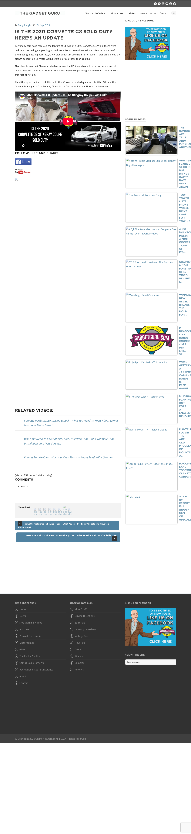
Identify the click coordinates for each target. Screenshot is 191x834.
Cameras (79, 662)
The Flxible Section (29, 656)
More (142, 13)
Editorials (80, 622)
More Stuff (81, 609)
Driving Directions (85, 615)
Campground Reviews (31, 662)
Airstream (24, 629)
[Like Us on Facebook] (150, 626)
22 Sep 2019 (43, 25)
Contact (163, 13)
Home (22, 609)
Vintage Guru (82, 636)
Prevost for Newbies (30, 636)
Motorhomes (26, 642)
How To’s (80, 642)
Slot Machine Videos (30, 622)
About (153, 13)
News (22, 615)
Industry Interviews (85, 629)
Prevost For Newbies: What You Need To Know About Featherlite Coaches (68, 457)
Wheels (79, 656)
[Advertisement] (150, 89)
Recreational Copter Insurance (36, 669)
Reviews (79, 669)
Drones (79, 649)
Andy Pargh (24, 25)
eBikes (132, 13)
